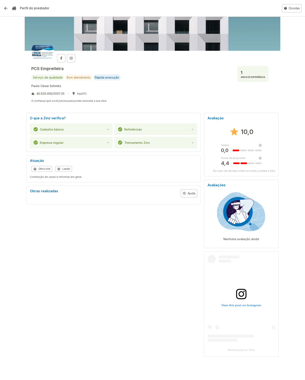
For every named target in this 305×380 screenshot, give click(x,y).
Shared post (236, 350)
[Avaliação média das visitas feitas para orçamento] (260, 145)
